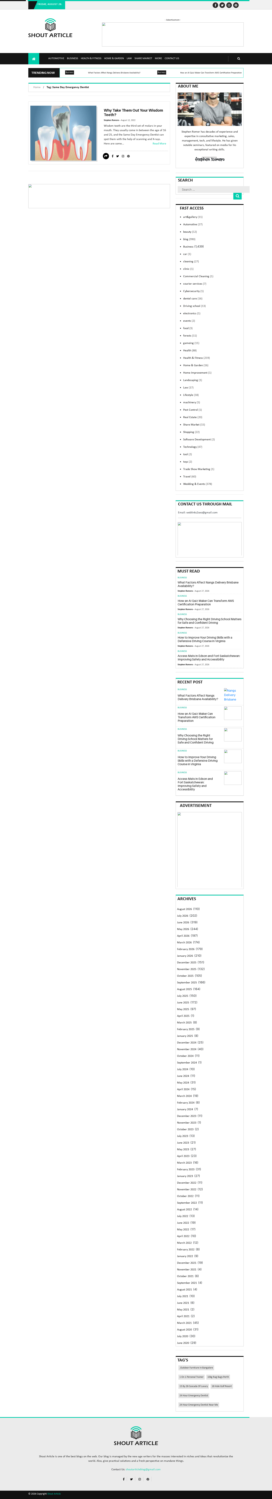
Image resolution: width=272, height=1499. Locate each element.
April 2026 (183, 935)
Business (72, 58)
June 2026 (183, 922)
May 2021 (183, 1309)
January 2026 (185, 955)
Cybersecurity (193, 291)
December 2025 (186, 962)
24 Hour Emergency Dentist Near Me (198, 1405)
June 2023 (183, 1142)
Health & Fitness (91, 58)
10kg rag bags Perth (218, 1377)
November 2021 (186, 1269)
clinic (188, 269)
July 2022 (182, 1216)
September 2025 (187, 982)
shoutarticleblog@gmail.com (143, 1469)
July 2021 (182, 1296)
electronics (191, 313)
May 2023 (183, 1149)
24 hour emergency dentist (193, 1395)
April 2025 (183, 1016)
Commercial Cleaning (198, 276)
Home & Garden (114, 58)
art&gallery (193, 217)
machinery (191, 402)
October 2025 (185, 975)
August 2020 (184, 1329)
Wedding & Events (197, 484)
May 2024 (183, 1082)
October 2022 (185, 1196)
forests (190, 335)
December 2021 (186, 1262)
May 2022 (183, 1229)
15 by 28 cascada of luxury (193, 1386)
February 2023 (185, 1169)
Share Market (143, 58)
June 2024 (183, 1076)
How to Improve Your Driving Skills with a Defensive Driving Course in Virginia (205, 639)
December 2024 (186, 1042)
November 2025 (186, 969)
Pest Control (192, 409)
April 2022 (183, 1236)
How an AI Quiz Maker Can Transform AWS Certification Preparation (211, 73)
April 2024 (183, 1089)
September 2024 (187, 1062)
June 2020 (183, 1343)
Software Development (199, 439)
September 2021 (187, 1283)
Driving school (194, 306)
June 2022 (183, 1222)
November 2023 (186, 1122)
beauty (190, 231)
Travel (189, 476)
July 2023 (182, 1136)
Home (37, 87)
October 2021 (185, 1276)
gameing (191, 343)
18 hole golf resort (222, 1386)
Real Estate (192, 417)
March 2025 (184, 1022)
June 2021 (183, 1303)
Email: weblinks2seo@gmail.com (198, 512)
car (187, 254)
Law (129, 58)
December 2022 (186, 1182)
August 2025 (184, 989)
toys (187, 461)
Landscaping (192, 380)
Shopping (191, 432)
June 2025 (183, 1002)
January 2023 (185, 1176)
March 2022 (184, 1242)
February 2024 (185, 1102)
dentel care (192, 298)
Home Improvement (197, 372)
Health (190, 350)
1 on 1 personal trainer (191, 1377)
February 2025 (185, 1029)
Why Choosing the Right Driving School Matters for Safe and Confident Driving (209, 620)
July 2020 (182, 1336)
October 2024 (185, 1056)
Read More (159, 143)
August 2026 (184, 909)
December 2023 (186, 1116)
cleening (191, 261)
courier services (194, 283)
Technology (192, 447)
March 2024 (184, 1096)
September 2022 (187, 1202)
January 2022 (185, 1256)
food (188, 328)
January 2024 (185, 1109)
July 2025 (182, 996)
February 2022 (185, 1249)
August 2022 (184, 1209)
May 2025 (183, 1009)
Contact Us (172, 58)
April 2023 (183, 1156)
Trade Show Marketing (198, 469)
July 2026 (182, 915)
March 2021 (184, 1323)
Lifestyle (191, 395)
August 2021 (184, 1289)
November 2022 (186, 1189)
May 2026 (183, 929)
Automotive (56, 58)
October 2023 (185, 1129)
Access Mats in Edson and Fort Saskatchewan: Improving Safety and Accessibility (209, 657)
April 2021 (183, 1316)
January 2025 (185, 1036)
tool (187, 454)
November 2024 (186, 1049)
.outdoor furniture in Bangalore (196, 1367)
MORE (158, 58)
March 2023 (184, 1162)
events (189, 320)
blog (189, 239)
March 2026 (184, 942)
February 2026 (185, 949)
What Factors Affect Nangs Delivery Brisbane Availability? (114, 73)
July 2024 (182, 1069)
